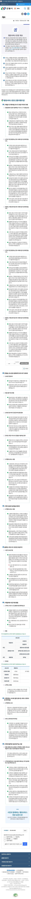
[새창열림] (25, 14)
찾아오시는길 (10, 873)
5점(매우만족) (9, 837)
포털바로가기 (4, 4)
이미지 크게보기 (24, 363)
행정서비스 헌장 (23, 20)
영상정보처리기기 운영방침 (8, 872)
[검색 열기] (24, 8)
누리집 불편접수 (19, 870)
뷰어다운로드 (26, 872)
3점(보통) (8, 838)
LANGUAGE (22, 4)
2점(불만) (15, 838)
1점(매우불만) (9, 840)
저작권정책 (18, 872)
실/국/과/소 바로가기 (6, 854)
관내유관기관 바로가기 (7, 865)
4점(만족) (17, 837)
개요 (28, 20)
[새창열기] (15, 895)
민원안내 (17, 20)
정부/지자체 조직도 (19, 873)
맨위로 (26, 368)
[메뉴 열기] (28, 8)
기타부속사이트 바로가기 (7, 862)
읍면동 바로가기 (5, 858)
